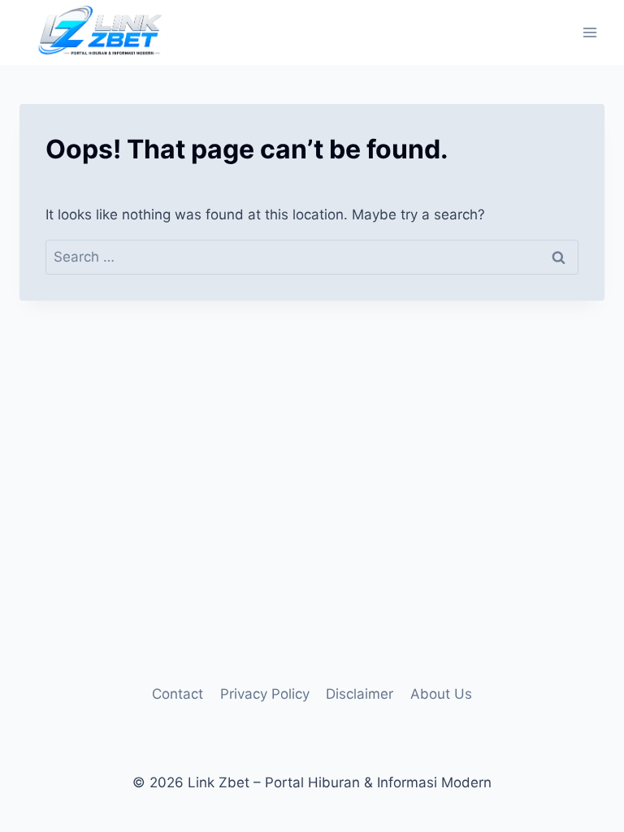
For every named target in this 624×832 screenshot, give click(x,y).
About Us (441, 694)
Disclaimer (359, 694)
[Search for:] (312, 257)
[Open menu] (589, 32)
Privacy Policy (265, 694)
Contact (177, 694)
